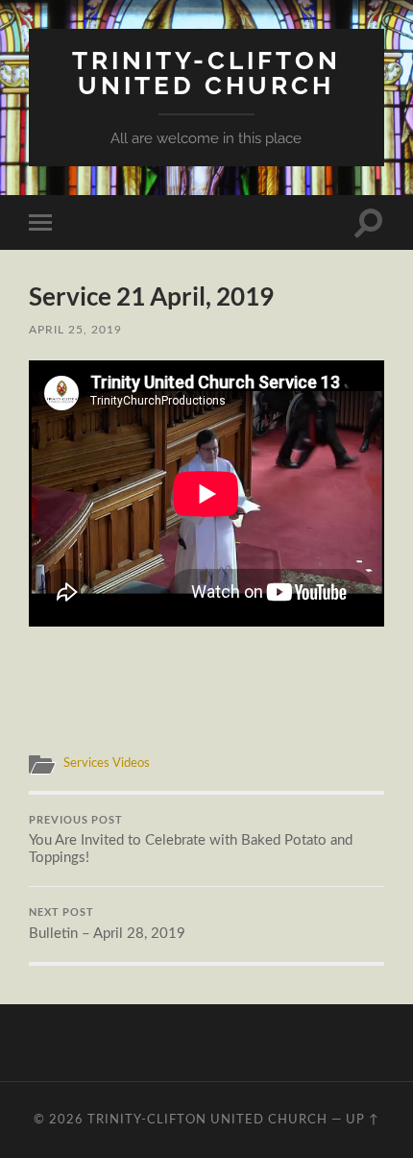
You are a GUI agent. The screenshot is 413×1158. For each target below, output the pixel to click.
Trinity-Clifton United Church (206, 72)
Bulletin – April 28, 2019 (107, 923)
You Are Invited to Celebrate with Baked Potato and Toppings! (190, 840)
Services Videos (106, 763)
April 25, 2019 (75, 329)
